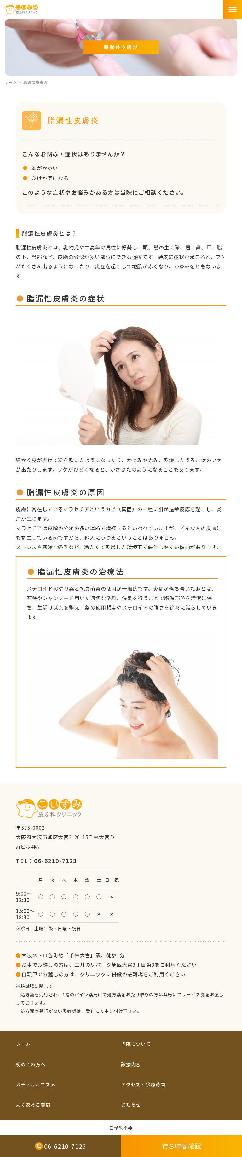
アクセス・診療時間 (143, 1084)
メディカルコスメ (35, 1084)
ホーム (11, 82)
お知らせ (131, 1104)
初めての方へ (31, 1064)
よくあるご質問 (33, 1104)
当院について (136, 1043)
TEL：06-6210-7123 (46, 860)
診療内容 (131, 1064)
